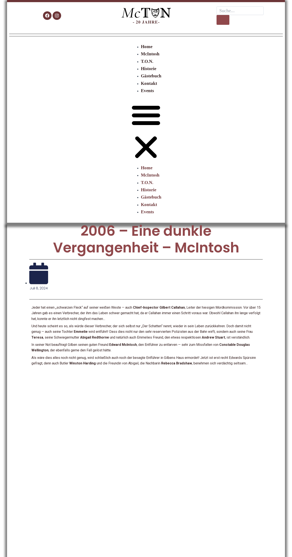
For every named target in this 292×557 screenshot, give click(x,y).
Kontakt (149, 83)
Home (146, 46)
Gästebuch (151, 75)
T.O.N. (147, 61)
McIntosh (150, 53)
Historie (148, 68)
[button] (146, 131)
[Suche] (223, 20)
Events (147, 90)
